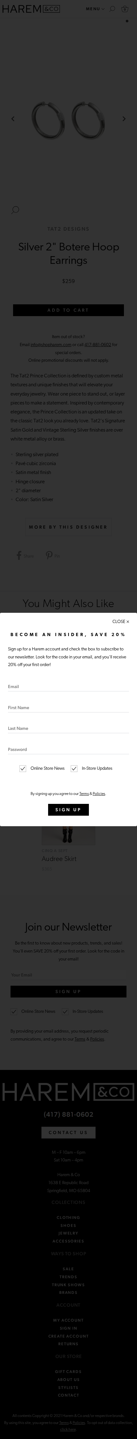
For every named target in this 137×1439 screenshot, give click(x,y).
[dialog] (68, 719)
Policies (99, 794)
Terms (84, 794)
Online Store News (47, 768)
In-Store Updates (96, 768)
